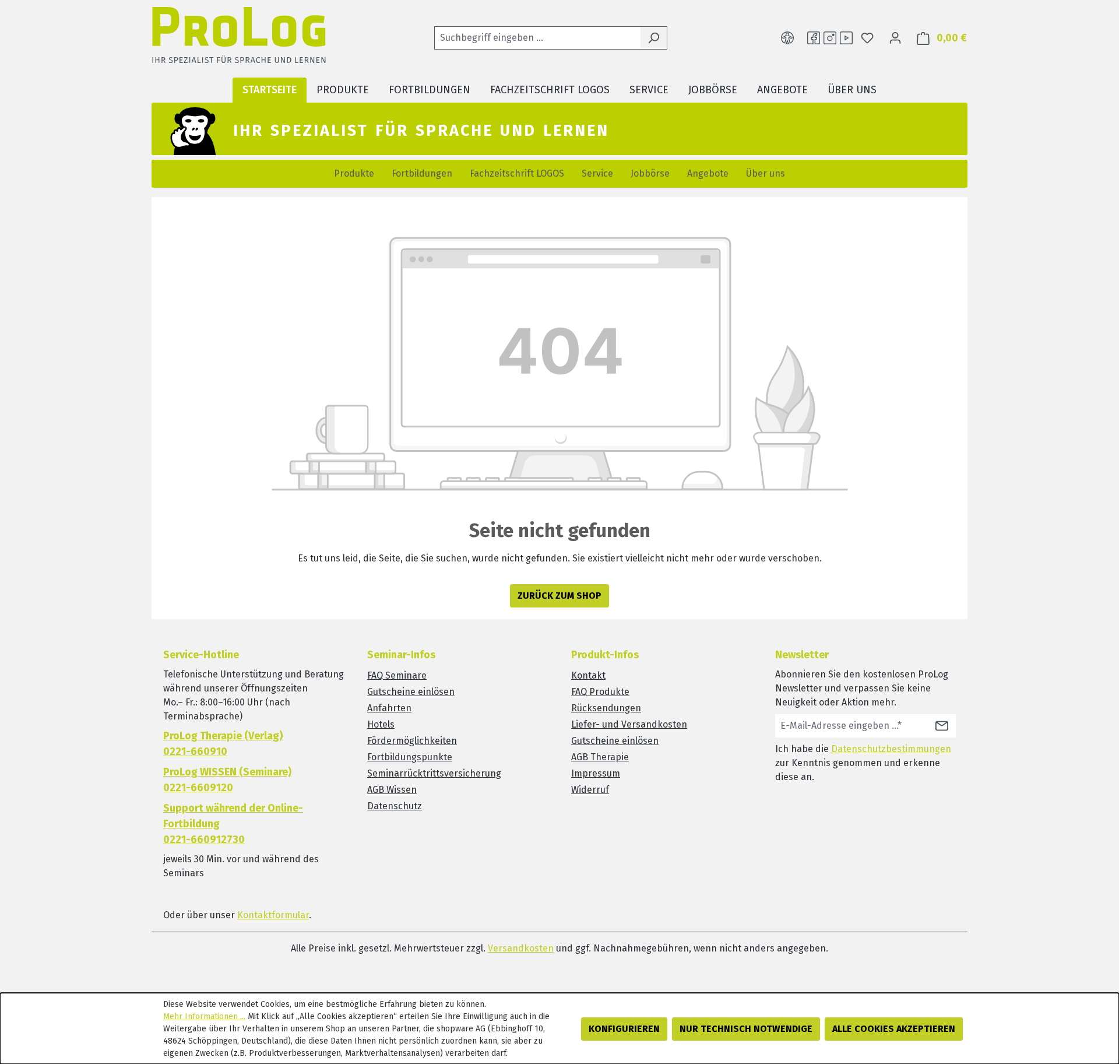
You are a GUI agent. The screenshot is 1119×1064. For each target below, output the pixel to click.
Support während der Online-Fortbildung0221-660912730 (233, 824)
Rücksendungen (606, 708)
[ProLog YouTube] (846, 38)
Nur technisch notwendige (746, 1028)
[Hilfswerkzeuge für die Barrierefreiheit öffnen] (787, 38)
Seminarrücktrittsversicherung (434, 773)
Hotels (381, 724)
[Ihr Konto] (895, 38)
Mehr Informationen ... (204, 1016)
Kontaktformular (273, 915)
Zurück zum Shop (559, 595)
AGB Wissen (392, 789)
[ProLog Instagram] (830, 38)
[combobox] (537, 38)
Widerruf (590, 789)
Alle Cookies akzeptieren (893, 1028)
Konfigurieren (624, 1028)
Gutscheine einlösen (411, 691)
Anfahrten (389, 708)
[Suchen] (653, 38)
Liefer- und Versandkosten (629, 724)
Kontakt (588, 675)
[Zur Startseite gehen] (239, 38)
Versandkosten (521, 948)
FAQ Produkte (600, 691)
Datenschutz (394, 806)
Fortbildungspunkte (409, 757)
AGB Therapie (600, 757)
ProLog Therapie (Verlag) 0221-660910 (223, 743)
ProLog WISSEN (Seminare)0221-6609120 (227, 779)
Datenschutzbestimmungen (891, 748)
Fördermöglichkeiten (412, 740)
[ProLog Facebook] (814, 38)
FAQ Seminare (397, 675)
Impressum (595, 773)
